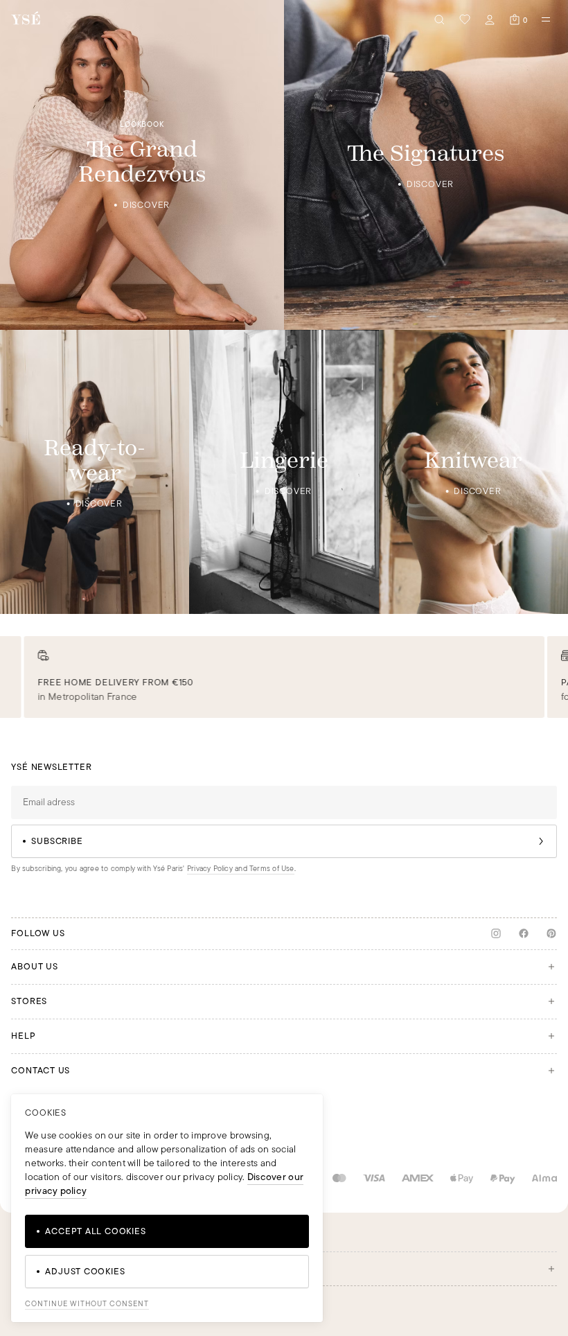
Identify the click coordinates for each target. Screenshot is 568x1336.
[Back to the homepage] (25, 19)
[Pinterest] (551, 933)
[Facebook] (523, 933)
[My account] (490, 19)
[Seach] (440, 19)
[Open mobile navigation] (546, 19)
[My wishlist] (465, 19)
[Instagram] (496, 933)
